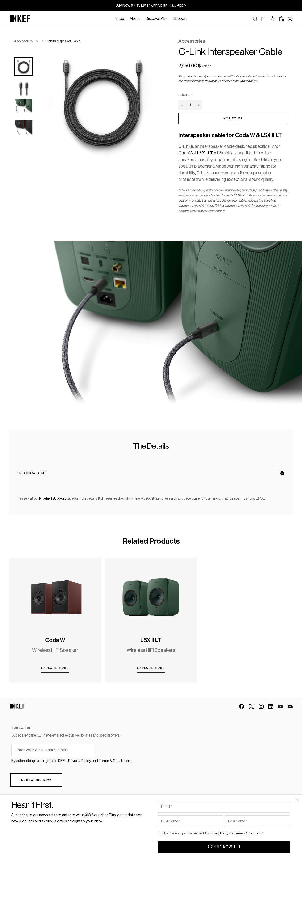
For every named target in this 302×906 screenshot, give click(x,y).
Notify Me (233, 118)
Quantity (185, 95)
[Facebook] (241, 706)
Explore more (55, 668)
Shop (119, 19)
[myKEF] (290, 18)
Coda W (55, 640)
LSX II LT (151, 640)
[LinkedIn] (270, 706)
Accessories (23, 41)
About (135, 19)
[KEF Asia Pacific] (19, 18)
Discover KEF (157, 19)
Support (180, 19)
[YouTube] (280, 706)
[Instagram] (261, 706)
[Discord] (290, 706)
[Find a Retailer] (272, 18)
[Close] (192, 18)
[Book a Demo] (263, 18)
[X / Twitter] (251, 706)
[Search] (255, 18)
